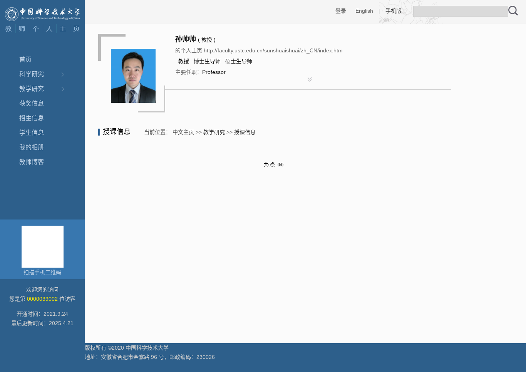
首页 (25, 59)
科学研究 (31, 74)
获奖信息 (31, 103)
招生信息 (31, 118)
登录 (340, 11)
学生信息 (31, 132)
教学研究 (31, 88)
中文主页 (183, 132)
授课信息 (245, 132)
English (364, 11)
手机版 (393, 11)
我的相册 (31, 147)
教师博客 (31, 162)
